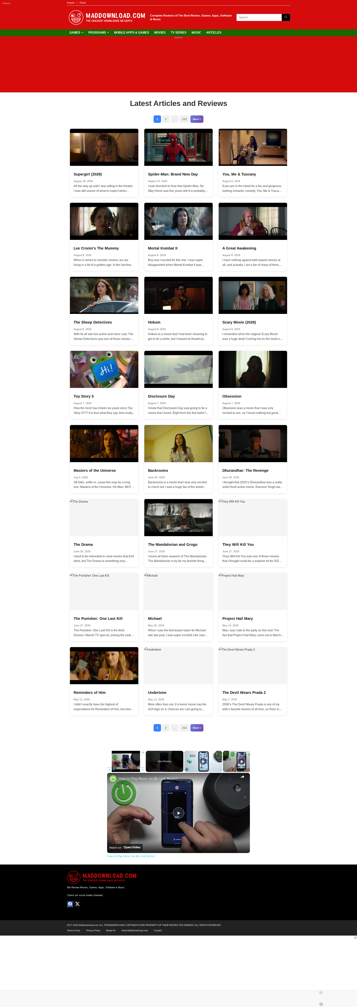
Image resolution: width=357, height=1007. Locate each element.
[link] (113, 779)
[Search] (286, 17)
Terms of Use (73, 930)
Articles (213, 32)
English (71, 2)
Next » (197, 119)
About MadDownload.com (135, 930)
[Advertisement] (178, 66)
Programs (97, 32)
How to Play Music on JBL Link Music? (148, 778)
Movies (160, 32)
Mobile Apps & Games (131, 32)
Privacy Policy (93, 930)
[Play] (109, 769)
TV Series (178, 32)
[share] (242, 776)
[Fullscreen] (142, 769)
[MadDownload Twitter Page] (77, 904)
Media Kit (110, 930)
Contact (158, 930)
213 (184, 119)
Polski (83, 2)
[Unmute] (114, 769)
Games (74, 32)
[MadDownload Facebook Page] (70, 904)
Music (196, 32)
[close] (180, 992)
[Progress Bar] (126, 767)
